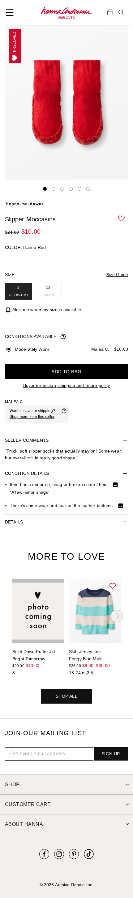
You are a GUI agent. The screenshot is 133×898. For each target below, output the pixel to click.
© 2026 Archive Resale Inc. (66, 884)
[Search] (121, 12)
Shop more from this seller (32, 416)
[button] (122, 219)
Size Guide (117, 274)
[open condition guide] (63, 337)
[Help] (64, 414)
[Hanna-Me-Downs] (66, 13)
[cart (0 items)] (110, 12)
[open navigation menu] (10, 12)
